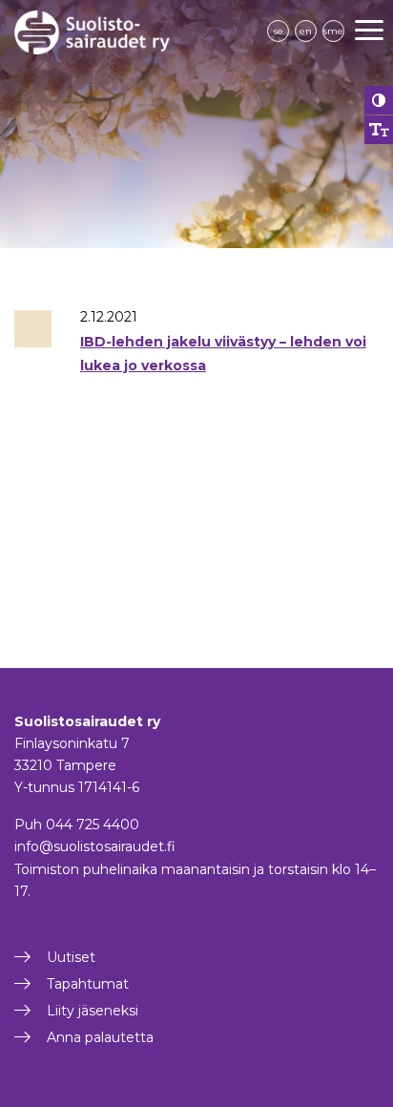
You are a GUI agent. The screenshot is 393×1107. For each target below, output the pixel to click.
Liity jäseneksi (92, 1010)
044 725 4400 (92, 824)
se (278, 31)
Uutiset (71, 957)
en (306, 31)
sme (333, 31)
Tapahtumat (88, 983)
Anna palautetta (100, 1037)
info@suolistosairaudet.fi (95, 846)
